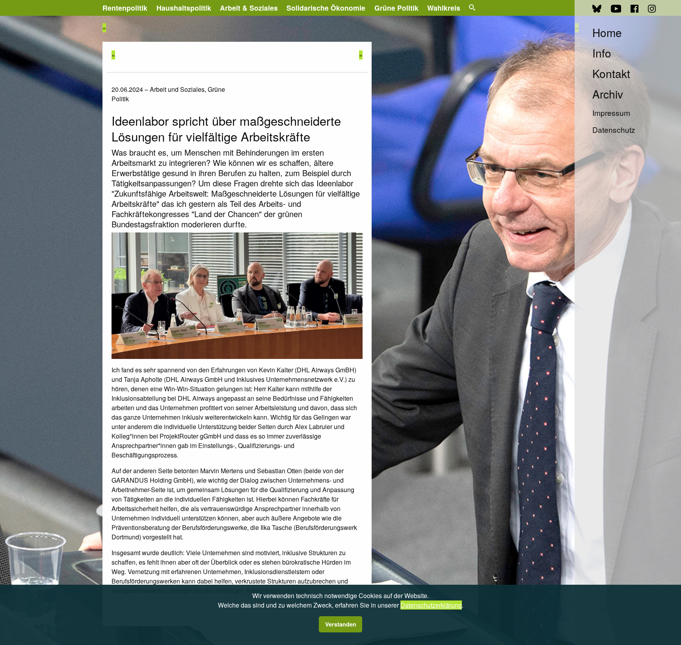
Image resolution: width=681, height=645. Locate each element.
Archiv (607, 94)
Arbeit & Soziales (249, 8)
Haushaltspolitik (183, 8)
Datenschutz (613, 129)
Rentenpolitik (124, 8)
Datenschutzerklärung (431, 605)
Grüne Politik (396, 8)
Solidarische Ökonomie (326, 8)
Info (601, 53)
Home (607, 32)
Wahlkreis (443, 8)
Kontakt (611, 73)
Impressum (611, 112)
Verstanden (340, 624)
